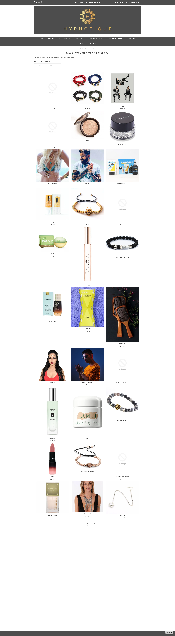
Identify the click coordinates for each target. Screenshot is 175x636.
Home (42, 39)
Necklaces (131, 39)
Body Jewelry (64, 39)
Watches (81, 43)
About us (93, 43)
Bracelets (78, 39)
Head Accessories (95, 39)
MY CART (134, 2)
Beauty (51, 39)
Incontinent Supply (115, 39)
